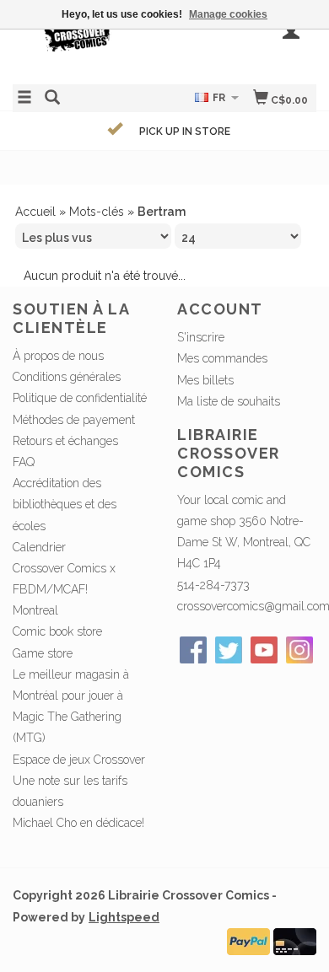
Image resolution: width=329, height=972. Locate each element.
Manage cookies (228, 14)
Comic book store (57, 631)
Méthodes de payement (74, 420)
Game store (43, 653)
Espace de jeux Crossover (79, 759)
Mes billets (205, 380)
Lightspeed (124, 917)
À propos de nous (58, 355)
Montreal (35, 610)
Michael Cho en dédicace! (78, 823)
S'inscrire (200, 337)
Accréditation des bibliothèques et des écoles (64, 504)
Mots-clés (96, 211)
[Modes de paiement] (248, 940)
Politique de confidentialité (80, 398)
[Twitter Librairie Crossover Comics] (228, 649)
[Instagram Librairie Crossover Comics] (299, 649)
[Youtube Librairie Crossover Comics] (264, 649)
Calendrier (39, 547)
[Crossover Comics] (88, 40)
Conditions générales (67, 377)
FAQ (24, 462)
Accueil (35, 211)
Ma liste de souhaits (228, 401)
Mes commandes (222, 358)
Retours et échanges (65, 441)
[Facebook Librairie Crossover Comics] (193, 649)
